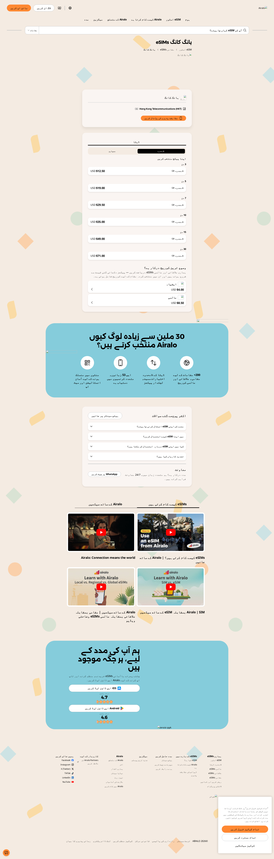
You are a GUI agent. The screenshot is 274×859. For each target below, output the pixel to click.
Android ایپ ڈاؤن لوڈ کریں (102, 708)
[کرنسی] (59, 8)
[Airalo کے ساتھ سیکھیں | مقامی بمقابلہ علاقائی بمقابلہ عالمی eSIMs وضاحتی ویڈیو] (101, 586)
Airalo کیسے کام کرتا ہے (146, 19)
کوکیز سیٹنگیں (245, 845)
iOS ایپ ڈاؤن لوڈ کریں (102, 688)
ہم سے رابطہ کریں (164, 768)
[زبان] (70, 8)
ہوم (187, 19)
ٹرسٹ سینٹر (183, 841)
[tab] (137, 141)
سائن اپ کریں (18, 8)
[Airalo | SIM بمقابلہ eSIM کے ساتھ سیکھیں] (171, 586)
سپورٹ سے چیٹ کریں (163, 764)
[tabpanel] (137, 202)
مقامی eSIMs (167, 49)
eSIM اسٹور (173, 19)
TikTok (67, 773)
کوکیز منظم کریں (123, 841)
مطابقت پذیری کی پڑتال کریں (161, 118)
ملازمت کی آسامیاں (114, 781)
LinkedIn (66, 777)
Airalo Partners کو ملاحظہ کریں (89, 762)
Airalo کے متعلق (117, 19)
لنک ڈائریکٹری (102, 841)
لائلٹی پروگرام (214, 786)
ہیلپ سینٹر (166, 760)
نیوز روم (118, 777)
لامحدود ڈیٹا (215, 764)
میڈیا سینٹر (117, 773)
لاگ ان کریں (44, 8)
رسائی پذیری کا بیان (78, 841)
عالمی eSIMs (215, 768)
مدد (86, 19)
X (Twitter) (65, 768)
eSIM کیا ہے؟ (190, 760)
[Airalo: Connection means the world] (101, 532)
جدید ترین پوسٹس (140, 760)
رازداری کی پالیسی (163, 841)
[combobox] (137, 30)
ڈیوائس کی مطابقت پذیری (188, 773)
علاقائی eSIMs (214, 773)
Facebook (66, 760)
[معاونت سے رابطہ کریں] (6, 852)
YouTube (66, 781)
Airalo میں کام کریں (113, 786)
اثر (121, 764)
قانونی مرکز (142, 841)
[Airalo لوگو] (258, 8)
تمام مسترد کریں (245, 837)
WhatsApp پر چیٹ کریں (104, 474)
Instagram (65, 764)
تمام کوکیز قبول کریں (245, 829)
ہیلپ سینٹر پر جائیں (105, 415)
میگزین (98, 19)
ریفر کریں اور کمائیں (210, 781)
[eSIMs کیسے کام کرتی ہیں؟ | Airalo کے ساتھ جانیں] (171, 532)
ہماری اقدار (117, 768)
